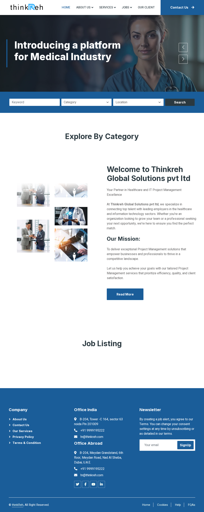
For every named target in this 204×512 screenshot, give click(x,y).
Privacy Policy (23, 437)
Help (178, 505)
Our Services (22, 431)
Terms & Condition (27, 443)
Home (66, 7)
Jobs (125, 7)
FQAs (191, 505)
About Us (20, 419)
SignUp (185, 445)
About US (83, 7)
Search (180, 102)
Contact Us (179, 7)
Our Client (146, 7)
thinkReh (17, 505)
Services (106, 7)
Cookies (162, 505)
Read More (125, 294)
